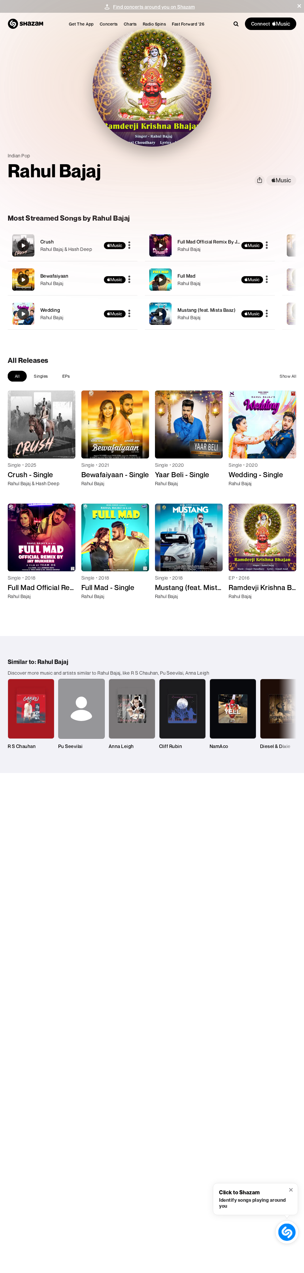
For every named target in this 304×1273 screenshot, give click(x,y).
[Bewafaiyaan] (73, 279)
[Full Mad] (210, 279)
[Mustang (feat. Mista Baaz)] (210, 313)
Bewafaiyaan (54, 276)
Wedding (50, 310)
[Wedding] (73, 313)
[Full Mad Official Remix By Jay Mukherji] (210, 245)
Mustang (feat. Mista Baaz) (206, 310)
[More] (129, 245)
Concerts (109, 23)
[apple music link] (281, 180)
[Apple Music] (18, 494)
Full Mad (186, 276)
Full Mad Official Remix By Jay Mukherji (220, 242)
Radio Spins (154, 23)
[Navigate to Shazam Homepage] (25, 24)
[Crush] (73, 245)
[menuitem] (81, 24)
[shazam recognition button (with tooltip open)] (287, 1232)
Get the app (81, 23)
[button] (299, 6)
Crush (47, 242)
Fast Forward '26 (188, 23)
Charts (130, 23)
